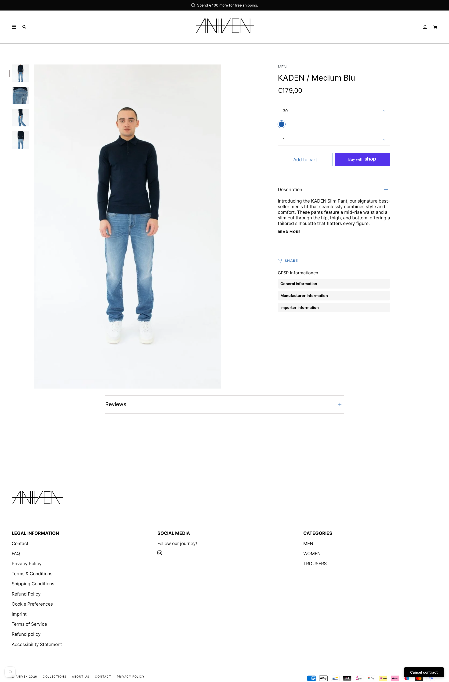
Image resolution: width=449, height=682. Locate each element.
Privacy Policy (27, 563)
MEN (282, 66)
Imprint (19, 614)
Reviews (115, 404)
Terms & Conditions (32, 573)
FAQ (16, 553)
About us (80, 676)
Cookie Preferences (32, 604)
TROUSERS (315, 563)
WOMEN (312, 553)
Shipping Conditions (33, 583)
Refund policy (26, 634)
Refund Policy (26, 594)
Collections (54, 676)
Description (290, 189)
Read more (289, 231)
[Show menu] (14, 27)
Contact (20, 543)
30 (285, 110)
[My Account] (425, 27)
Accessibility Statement (37, 644)
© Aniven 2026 (24, 676)
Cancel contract (424, 672)
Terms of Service (29, 624)
